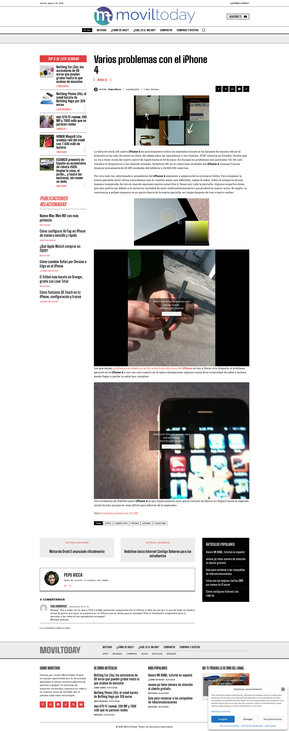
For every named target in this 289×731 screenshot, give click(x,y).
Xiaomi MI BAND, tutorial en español (225, 552)
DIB (136, 513)
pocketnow (121, 513)
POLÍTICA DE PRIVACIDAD (252, 726)
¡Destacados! (63, 109)
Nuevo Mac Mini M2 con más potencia (59, 218)
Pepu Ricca (114, 89)
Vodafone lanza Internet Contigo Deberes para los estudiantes (157, 553)
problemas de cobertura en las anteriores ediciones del (148, 368)
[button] (282, 689)
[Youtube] (81, 704)
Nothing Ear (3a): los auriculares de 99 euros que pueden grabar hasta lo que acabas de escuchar (70, 74)
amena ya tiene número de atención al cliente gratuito (170, 687)
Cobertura (121, 523)
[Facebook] (219, 89)
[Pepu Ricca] (96, 89)
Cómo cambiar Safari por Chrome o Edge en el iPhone (63, 263)
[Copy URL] (246, 89)
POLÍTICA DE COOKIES (229, 726)
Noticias (61, 152)
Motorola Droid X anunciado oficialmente (77, 551)
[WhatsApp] (232, 89)
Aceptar (223, 719)
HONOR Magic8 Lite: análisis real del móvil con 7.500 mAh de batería (70, 141)
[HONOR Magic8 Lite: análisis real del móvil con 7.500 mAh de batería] (47, 141)
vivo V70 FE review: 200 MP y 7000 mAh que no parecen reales (71, 120)
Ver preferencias (273, 719)
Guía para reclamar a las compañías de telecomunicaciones (170, 700)
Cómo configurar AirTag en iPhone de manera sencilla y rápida (62, 233)
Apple (108, 523)
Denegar (248, 719)
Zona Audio (62, 86)
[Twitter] (225, 89)
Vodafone (160, 523)
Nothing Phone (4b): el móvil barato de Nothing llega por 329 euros (71, 99)
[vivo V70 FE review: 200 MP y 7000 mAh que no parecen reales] (47, 121)
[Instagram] (65, 585)
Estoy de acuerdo (171, 313)
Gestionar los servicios (220, 711)
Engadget (106, 513)
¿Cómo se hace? (49, 271)
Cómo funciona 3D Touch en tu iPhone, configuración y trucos (60, 294)
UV (131, 513)
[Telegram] (239, 89)
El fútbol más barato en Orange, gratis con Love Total (61, 279)
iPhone (187, 368)
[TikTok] (66, 704)
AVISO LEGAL (270, 726)
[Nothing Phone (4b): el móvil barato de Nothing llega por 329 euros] (47, 98)
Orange (146, 523)
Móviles (61, 129)
